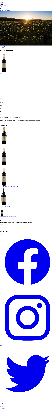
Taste (6, 5)
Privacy (3, 407)
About (2, 403)
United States (7, 7)
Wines (1, 10)
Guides (3, 5)
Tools (7, 5)
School (4, 5)
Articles (1, 5)
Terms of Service (4, 408)
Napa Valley (2, 8)
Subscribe (2, 224)
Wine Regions (4, 7)
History (6, 10)
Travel (9, 10)
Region (5, 10)
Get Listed (3, 404)
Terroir (8, 10)
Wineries (3, 10)
